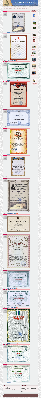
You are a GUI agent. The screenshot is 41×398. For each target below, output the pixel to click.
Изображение (5, 61)
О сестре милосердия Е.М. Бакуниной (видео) (34, 11)
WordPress (33, 395)
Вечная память (32, 8)
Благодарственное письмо (9, 214)
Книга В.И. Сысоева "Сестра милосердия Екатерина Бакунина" (34, 19)
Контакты (29, 8)
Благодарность (8, 61)
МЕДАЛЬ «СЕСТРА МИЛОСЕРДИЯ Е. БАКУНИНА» (8, 8)
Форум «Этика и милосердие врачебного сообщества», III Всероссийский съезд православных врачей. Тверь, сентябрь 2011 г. (34, 75)
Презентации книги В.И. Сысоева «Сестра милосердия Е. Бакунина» (20, 8)
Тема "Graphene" (36, 395)
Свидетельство (8, 289)
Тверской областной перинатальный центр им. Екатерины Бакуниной (34, 55)
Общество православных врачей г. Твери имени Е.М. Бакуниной (34, 84)
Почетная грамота (9, 308)
